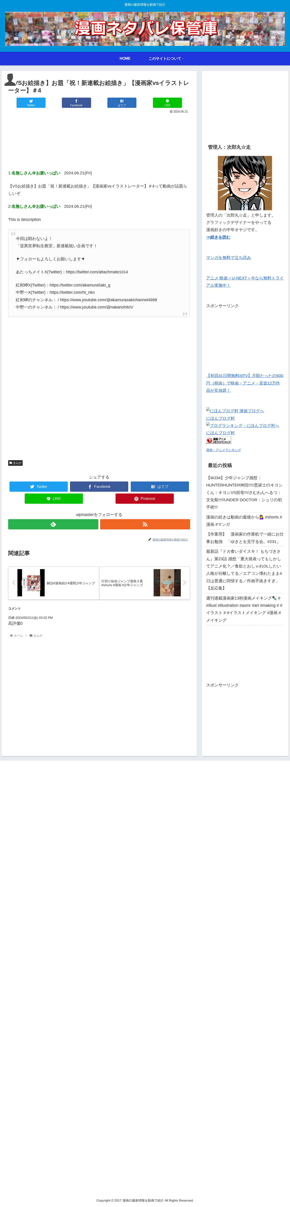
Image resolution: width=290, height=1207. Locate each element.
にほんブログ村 (220, 418)
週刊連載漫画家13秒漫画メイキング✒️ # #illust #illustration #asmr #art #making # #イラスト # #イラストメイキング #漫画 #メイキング (244, 609)
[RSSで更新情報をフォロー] (145, 524)
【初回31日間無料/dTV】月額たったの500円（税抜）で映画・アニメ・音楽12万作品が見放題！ (244, 383)
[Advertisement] (99, 140)
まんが (17, 462)
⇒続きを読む (218, 237)
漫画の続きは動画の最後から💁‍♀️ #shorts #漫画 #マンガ (244, 521)
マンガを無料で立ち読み (228, 257)
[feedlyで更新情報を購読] (53, 524)
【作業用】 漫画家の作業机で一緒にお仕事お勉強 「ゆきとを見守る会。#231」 (245, 538)
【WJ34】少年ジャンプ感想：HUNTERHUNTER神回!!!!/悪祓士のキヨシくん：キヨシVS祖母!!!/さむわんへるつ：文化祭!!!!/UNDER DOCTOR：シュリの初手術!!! (244, 493)
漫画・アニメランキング (223, 450)
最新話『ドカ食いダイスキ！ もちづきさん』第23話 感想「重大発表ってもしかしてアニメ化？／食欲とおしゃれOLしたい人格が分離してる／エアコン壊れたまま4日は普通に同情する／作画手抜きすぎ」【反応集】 (244, 569)
